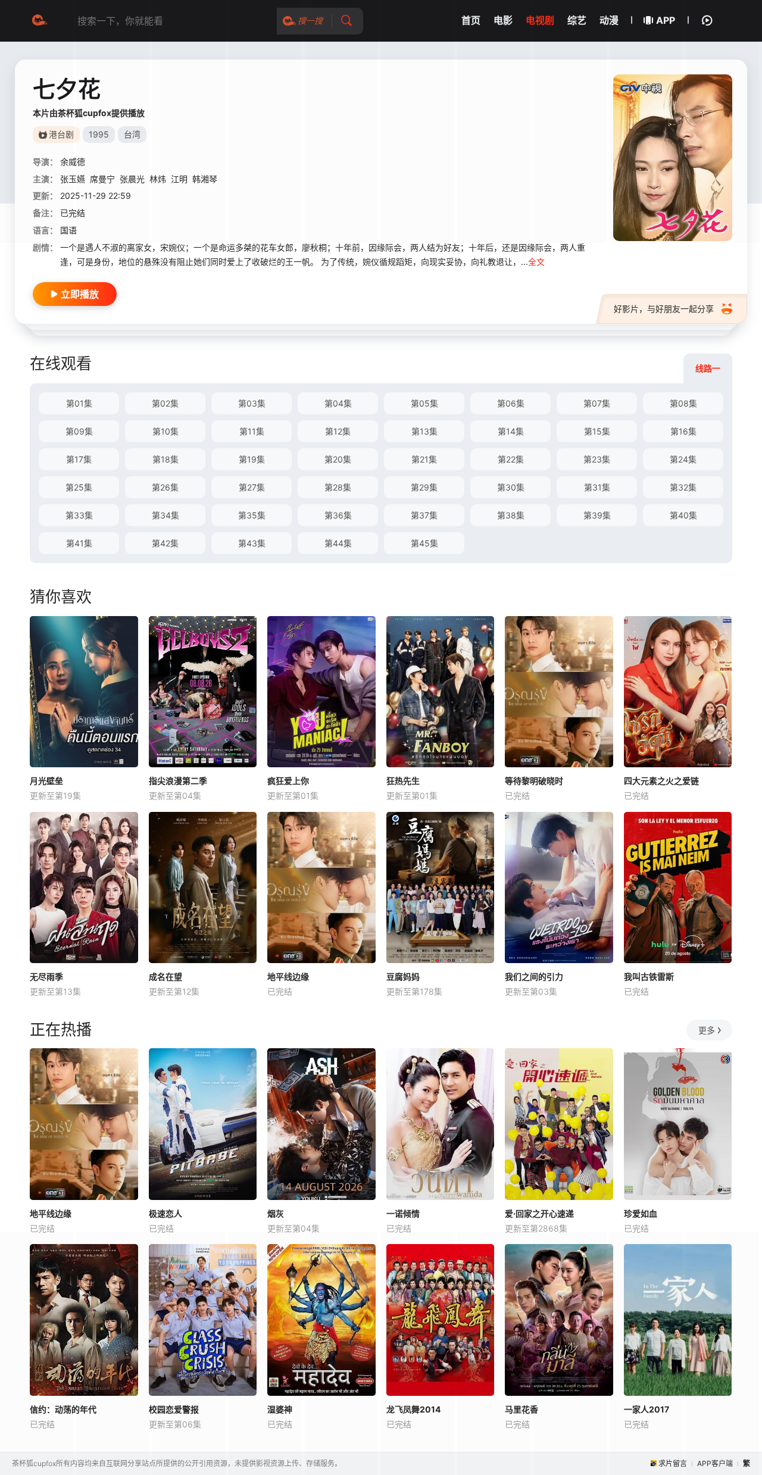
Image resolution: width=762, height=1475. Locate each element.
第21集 (424, 459)
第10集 (165, 431)
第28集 (337, 487)
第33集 (79, 515)
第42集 (165, 543)
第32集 (683, 487)
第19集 (252, 459)
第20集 (337, 459)
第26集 (165, 487)
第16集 (683, 431)
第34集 (165, 515)
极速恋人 (165, 1213)
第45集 (424, 543)
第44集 (338, 543)
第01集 (79, 403)
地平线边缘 (288, 976)
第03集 (252, 403)
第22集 (511, 459)
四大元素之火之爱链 (661, 781)
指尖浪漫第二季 (178, 781)
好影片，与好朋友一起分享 (664, 309)
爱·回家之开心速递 (539, 1213)
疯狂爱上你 (288, 781)
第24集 (683, 459)
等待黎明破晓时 (534, 781)
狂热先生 (403, 781)
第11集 (251, 431)
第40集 (683, 515)
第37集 (424, 515)
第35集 (252, 515)
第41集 (79, 543)
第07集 (596, 403)
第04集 (338, 403)
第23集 (596, 459)
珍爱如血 (640, 1213)
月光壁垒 (46, 781)
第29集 (424, 487)
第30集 (510, 487)
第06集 (510, 403)
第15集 (597, 431)
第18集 (165, 459)
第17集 (79, 459)
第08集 (683, 403)
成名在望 (165, 976)
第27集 (252, 487)
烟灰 (275, 1213)
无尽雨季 (46, 976)
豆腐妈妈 (403, 976)
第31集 (597, 487)
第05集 (424, 403)
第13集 (424, 431)
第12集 (338, 431)
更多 (706, 1030)
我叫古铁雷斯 (649, 976)
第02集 (165, 403)
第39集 (597, 515)
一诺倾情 (403, 1213)
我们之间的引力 (534, 976)
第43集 (252, 543)
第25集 (78, 487)
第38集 (510, 515)
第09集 (79, 431)
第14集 (511, 431)
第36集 (338, 515)
